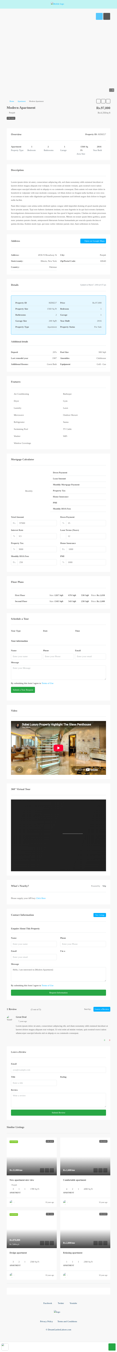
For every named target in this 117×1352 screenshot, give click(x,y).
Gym (65, 401)
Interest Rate (17, 530)
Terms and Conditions (67, 1321)
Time (77, 631)
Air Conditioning (21, 394)
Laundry (17, 408)
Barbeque (67, 394)
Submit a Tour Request (23, 690)
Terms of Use (48, 683)
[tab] (99, 16)
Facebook (47, 1303)
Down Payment (67, 517)
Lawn (65, 408)
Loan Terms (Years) (69, 530)
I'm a (62, 951)
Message (15, 662)
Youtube (73, 1303)
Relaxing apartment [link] (72, 1253)
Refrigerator (19, 422)
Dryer (16, 401)
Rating (63, 1077)
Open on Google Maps (94, 241)
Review (14, 1090)
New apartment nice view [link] (22, 1180)
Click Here (41, 898)
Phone (46, 650)
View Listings (99, 915)
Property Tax (17, 543)
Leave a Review (102, 1009)
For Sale (11, 118)
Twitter (60, 1303)
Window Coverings (22, 443)
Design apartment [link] (18, 1253)
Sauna (65, 422)
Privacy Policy (46, 1321)
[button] (98, 101)
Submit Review (58, 1112)
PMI (62, 556)
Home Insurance (68, 543)
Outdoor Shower (70, 415)
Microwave (19, 415)
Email (78, 650)
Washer (17, 436)
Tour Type (16, 631)
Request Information (58, 993)
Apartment (22, 101)
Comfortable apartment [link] (74, 1180)
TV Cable (67, 429)
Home (12, 101)
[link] (32, 1156)
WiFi (65, 436)
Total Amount (17, 517)
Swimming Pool (21, 429)
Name (14, 650)
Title (13, 1077)
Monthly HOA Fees (20, 556)
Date (45, 631)
